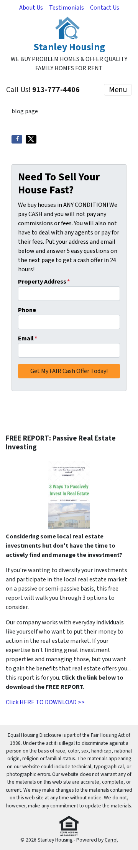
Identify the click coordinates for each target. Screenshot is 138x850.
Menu (118, 89)
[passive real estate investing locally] (69, 495)
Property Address (44, 281)
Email (27, 338)
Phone (27, 310)
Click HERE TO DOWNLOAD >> (45, 702)
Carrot (111, 839)
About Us (31, 7)
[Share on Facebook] (17, 139)
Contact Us (104, 7)
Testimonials (66, 7)
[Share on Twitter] (31, 139)
